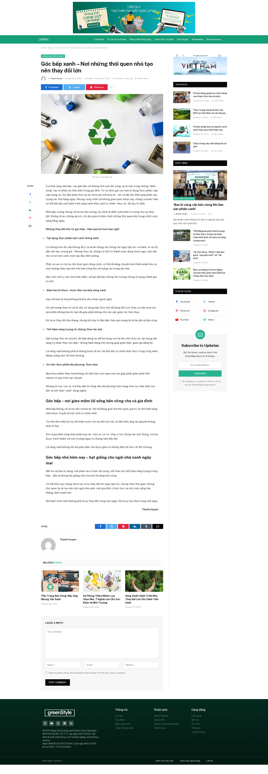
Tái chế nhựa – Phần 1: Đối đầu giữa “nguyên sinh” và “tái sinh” (208, 255)
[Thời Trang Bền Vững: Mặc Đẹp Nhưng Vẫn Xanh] (60, 581)
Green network (213, 39)
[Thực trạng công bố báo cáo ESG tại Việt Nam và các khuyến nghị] (181, 114)
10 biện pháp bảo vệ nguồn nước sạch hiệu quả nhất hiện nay (210, 128)
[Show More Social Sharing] (111, 87)
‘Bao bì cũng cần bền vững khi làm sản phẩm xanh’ (198, 207)
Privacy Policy (198, 385)
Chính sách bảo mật (164, 761)
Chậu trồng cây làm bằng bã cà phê (209, 145)
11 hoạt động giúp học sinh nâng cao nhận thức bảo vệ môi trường (210, 95)
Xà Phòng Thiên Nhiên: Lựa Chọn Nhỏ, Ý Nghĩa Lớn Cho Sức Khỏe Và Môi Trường (101, 599)
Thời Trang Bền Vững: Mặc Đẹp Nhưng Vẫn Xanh (59, 597)
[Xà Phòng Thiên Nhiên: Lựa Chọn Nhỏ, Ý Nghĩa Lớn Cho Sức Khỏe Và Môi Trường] (102, 581)
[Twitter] (30, 202)
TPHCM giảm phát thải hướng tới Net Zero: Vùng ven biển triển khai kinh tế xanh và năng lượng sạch (209, 236)
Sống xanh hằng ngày (140, 39)
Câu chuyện (183, 39)
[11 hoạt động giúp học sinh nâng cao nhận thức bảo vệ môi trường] (181, 97)
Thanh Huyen (56, 78)
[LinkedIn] (30, 210)
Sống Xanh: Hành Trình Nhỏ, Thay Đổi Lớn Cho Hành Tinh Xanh (141, 599)
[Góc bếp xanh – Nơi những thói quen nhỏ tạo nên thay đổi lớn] (102, 134)
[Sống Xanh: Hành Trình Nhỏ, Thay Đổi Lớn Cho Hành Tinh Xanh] (144, 581)
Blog (50, 48)
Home (43, 48)
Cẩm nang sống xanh (53, 56)
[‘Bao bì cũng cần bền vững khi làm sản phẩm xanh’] (200, 185)
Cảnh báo (99, 39)
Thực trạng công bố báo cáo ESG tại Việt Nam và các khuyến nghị (210, 112)
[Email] (30, 226)
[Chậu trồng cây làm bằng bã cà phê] (181, 147)
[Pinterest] (30, 218)
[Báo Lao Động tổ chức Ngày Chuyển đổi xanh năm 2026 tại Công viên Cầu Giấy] (181, 274)
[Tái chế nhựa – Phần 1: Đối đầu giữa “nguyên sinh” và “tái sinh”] (181, 256)
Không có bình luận (124, 78)
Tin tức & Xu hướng (116, 39)
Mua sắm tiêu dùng (184, 198)
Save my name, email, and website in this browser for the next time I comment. (87, 673)
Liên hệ (209, 761)
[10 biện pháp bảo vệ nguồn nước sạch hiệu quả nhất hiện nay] (181, 131)
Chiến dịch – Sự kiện (164, 39)
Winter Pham (181, 214)
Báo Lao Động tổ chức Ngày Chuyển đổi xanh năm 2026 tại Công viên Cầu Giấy (209, 272)
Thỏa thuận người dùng (190, 761)
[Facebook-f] (45, 723)
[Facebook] (30, 194)
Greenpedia (197, 39)
